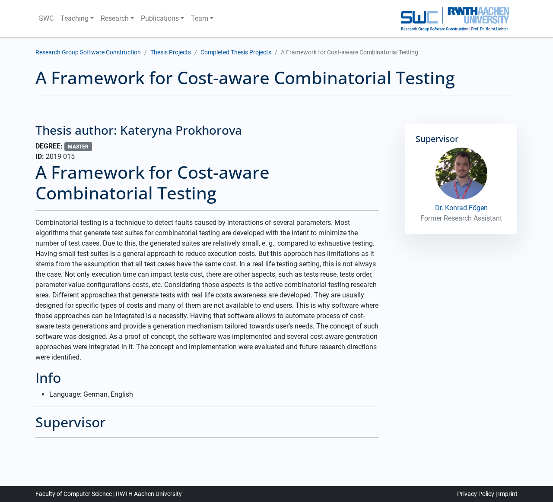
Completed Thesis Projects (235, 52)
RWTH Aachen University (149, 493)
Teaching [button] (74, 18)
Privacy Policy (475, 493)
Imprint (508, 493)
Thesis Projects (170, 52)
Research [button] (115, 18)
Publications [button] (160, 18)
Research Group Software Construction (88, 52)
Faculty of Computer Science (73, 493)
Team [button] (199, 18)
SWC (46, 18)
